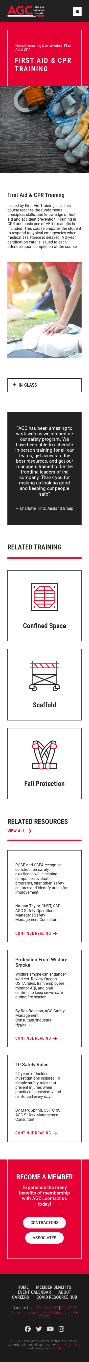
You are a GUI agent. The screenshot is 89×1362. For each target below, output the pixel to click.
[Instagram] (61, 1329)
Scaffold (44, 705)
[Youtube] (50, 1329)
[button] (44, 385)
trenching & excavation (44, 46)
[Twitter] (39, 1329)
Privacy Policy (70, 1345)
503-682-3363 (46, 1307)
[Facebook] (28, 1329)
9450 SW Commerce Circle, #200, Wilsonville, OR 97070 (44, 1312)
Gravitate (55, 1348)
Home (19, 46)
